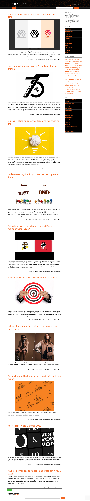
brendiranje (45, 114)
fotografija (67, 34)
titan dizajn (17, 494)
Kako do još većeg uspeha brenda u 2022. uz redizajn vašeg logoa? (30, 227)
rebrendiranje (77, 87)
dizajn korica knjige (69, 103)
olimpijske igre (68, 87)
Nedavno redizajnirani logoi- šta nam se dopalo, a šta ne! (33, 176)
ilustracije (77, 73)
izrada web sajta (69, 115)
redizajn (67, 89)
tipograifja (79, 91)
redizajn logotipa (69, 48)
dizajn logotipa (73, 71)
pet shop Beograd (69, 131)
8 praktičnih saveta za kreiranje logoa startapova (32, 277)
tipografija (46, 464)
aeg (65, 59)
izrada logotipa (73, 75)
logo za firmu (73, 85)
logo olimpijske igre (68, 83)
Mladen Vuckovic (37, 168)
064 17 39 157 (75, 5)
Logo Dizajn (40, 59)
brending (80, 61)
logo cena (73, 77)
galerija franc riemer (70, 113)
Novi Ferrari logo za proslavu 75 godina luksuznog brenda (33, 67)
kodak (78, 75)
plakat (66, 45)
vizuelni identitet (70, 93)
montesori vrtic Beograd (71, 126)
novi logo (77, 85)
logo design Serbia (69, 117)
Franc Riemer (68, 110)
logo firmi (74, 81)
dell (65, 67)
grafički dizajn (45, 168)
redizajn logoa (72, 89)
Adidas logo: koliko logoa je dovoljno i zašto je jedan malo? (34, 377)
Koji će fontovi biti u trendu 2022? (25, 425)
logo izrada (79, 81)
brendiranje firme (77, 63)
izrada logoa (67, 75)
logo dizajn (19, 3)
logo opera (73, 83)
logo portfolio (68, 43)
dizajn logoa (68, 106)
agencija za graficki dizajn (71, 59)
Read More (58, 59)
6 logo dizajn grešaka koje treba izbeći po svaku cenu (32, 15)
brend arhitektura (75, 61)
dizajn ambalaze (69, 31)
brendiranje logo (69, 65)
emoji (69, 73)
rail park (72, 87)
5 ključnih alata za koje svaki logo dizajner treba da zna (33, 122)
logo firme (69, 81)
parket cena (68, 129)
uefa (65, 93)
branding (70, 61)
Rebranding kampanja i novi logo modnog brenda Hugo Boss (33, 327)
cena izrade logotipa (78, 65)
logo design (77, 77)
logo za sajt (67, 124)
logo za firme (68, 122)
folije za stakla (68, 108)
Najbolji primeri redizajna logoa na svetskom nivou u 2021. (34, 472)
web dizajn (67, 52)
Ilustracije (67, 38)
